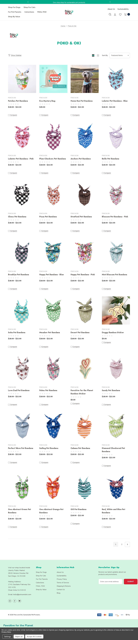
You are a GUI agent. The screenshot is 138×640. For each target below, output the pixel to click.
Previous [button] (28, 2)
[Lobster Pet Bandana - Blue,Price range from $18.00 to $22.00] (116, 79)
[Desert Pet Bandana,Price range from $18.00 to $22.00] (85, 310)
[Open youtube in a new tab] (19, 601)
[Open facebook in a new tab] (14, 601)
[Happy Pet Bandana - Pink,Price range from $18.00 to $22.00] (85, 252)
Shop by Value (41, 589)
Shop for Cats (41, 576)
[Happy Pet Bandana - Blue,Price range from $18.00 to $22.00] (53, 252)
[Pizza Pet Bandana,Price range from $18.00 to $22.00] (53, 194)
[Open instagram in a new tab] (10, 601)
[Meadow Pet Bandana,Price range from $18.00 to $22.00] (53, 310)
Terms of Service (63, 583)
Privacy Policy (62, 579)
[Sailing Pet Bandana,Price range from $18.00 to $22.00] (53, 426)
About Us (111, 9)
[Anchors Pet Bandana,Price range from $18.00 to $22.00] (85, 136)
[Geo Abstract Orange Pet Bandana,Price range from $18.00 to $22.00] (53, 487)
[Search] (109, 14)
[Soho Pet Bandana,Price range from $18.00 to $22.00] (22, 310)
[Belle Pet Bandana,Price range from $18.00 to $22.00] (116, 136)
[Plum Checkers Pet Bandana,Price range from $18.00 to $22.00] (53, 136)
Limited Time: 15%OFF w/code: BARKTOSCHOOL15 (69, 2)
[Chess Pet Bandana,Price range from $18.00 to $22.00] (22, 194)
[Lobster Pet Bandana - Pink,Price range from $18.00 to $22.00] (22, 136)
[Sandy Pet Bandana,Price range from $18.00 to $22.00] (116, 368)
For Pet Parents (42, 579)
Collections (40, 583)
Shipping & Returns (64, 586)
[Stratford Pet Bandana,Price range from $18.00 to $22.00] (85, 194)
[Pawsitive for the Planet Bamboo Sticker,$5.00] (85, 368)
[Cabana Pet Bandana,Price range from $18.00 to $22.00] (85, 426)
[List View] (98, 55)
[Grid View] (93, 55)
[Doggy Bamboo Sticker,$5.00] (116, 310)
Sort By (105, 55)
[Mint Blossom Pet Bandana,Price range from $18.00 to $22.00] (116, 252)
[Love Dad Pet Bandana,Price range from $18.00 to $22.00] (22, 368)
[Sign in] (115, 15)
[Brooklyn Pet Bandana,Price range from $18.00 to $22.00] (22, 252)
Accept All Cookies (34, 636)
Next (127, 544)
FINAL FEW (40, 586)
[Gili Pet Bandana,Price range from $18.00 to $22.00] (85, 487)
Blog (58, 593)
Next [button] (109, 2)
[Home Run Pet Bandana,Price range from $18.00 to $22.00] (85, 79)
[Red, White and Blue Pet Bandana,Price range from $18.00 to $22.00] (116, 487)
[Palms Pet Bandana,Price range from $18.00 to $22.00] (53, 368)
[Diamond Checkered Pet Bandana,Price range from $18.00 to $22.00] (116, 426)
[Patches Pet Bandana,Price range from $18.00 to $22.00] (22, 79)
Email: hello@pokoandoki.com (19, 594)
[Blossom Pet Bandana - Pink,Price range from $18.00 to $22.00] (116, 194)
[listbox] (119, 55)
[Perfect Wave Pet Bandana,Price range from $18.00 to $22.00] (22, 426)
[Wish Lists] (120, 15)
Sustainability (123, 9)
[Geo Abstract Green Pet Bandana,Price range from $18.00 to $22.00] (22, 487)
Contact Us (61, 589)
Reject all (19, 636)
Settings (7, 636)
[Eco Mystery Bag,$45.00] (53, 79)
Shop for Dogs (41, 572)
